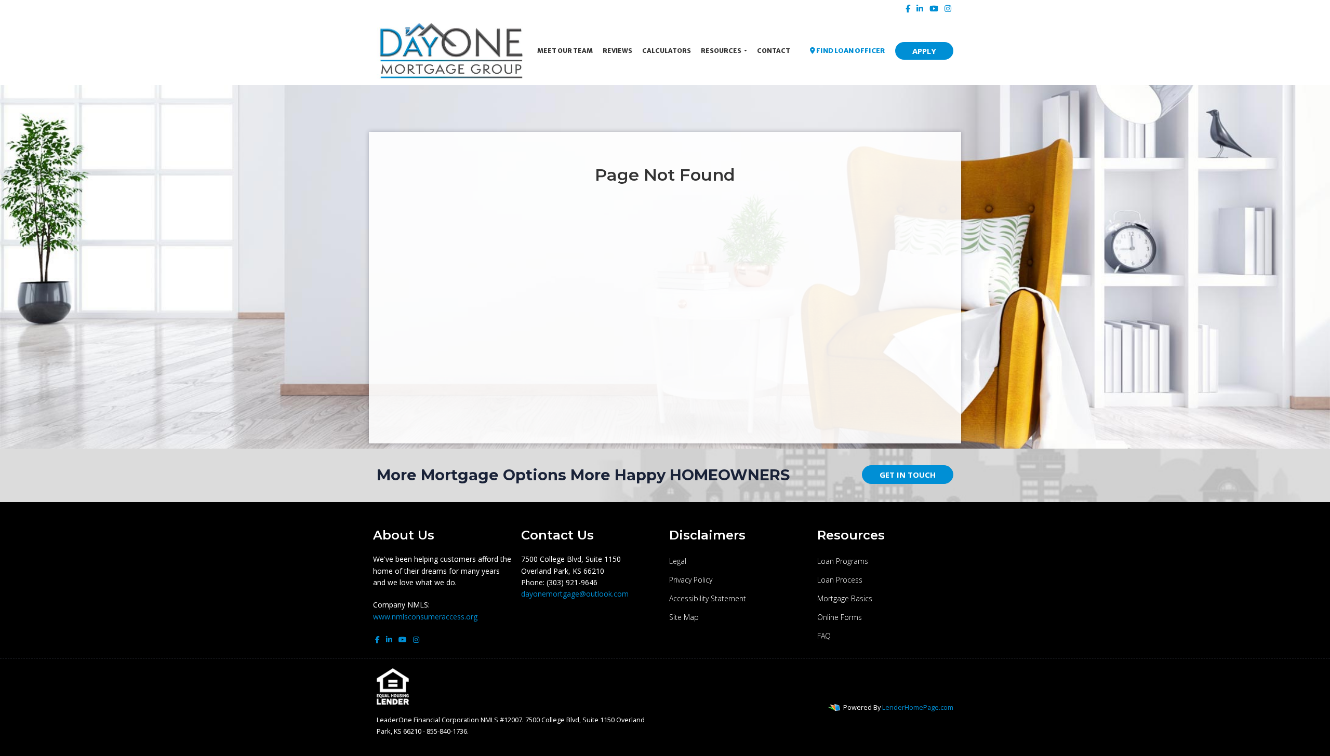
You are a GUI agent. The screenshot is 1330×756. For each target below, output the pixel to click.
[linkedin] (919, 8)
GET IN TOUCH (908, 474)
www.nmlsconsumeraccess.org (425, 617)
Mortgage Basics (844, 598)
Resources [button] (721, 51)
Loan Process (839, 580)
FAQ (824, 636)
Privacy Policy (690, 580)
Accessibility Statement (707, 598)
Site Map (684, 617)
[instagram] (948, 8)
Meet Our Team (565, 51)
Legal (677, 561)
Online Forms (839, 617)
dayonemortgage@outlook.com (575, 594)
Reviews (617, 51)
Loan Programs (842, 561)
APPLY (924, 51)
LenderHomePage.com (917, 707)
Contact (773, 51)
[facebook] (908, 8)
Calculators (666, 51)
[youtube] (933, 8)
